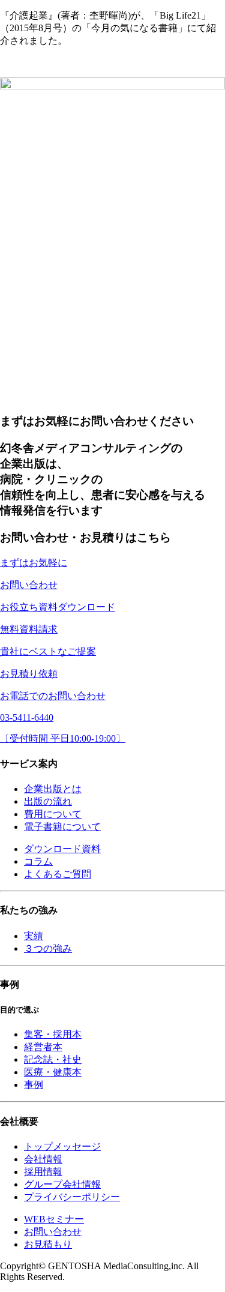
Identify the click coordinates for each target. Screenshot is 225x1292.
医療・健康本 (53, 1072)
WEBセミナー (54, 1219)
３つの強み (48, 948)
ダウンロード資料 (62, 849)
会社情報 (43, 1159)
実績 (33, 936)
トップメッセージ (62, 1146)
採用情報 (43, 1172)
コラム (38, 861)
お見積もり (48, 1244)
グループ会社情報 (62, 1184)
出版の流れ (48, 801)
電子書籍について (62, 827)
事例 (33, 1085)
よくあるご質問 (57, 874)
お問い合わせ (53, 1232)
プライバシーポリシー (72, 1197)
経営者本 (43, 1047)
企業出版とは (53, 789)
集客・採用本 (53, 1034)
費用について (53, 814)
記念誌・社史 (53, 1059)
